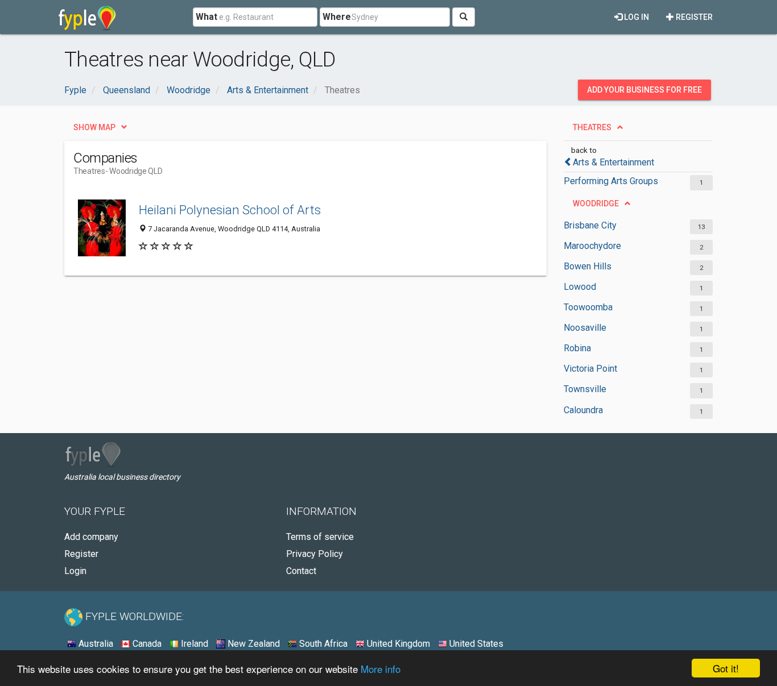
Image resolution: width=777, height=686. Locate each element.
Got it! (726, 668)
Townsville (585, 389)
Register (693, 17)
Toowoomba (588, 307)
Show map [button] (94, 127)
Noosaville (585, 327)
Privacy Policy (314, 553)
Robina (577, 348)
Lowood (580, 286)
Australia (94, 643)
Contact (301, 571)
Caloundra (583, 410)
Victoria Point (590, 368)
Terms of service (320, 536)
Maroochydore (592, 245)
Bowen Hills (587, 266)
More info (380, 669)
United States (475, 643)
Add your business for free (644, 89)
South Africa (322, 643)
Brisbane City (590, 225)
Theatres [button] (592, 127)
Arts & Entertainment (613, 162)
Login (75, 571)
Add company (91, 536)
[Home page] (87, 17)
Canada (146, 643)
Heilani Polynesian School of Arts (230, 209)
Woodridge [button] (596, 203)
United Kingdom (397, 643)
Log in (635, 17)
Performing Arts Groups (611, 181)
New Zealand (252, 643)
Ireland (193, 643)
